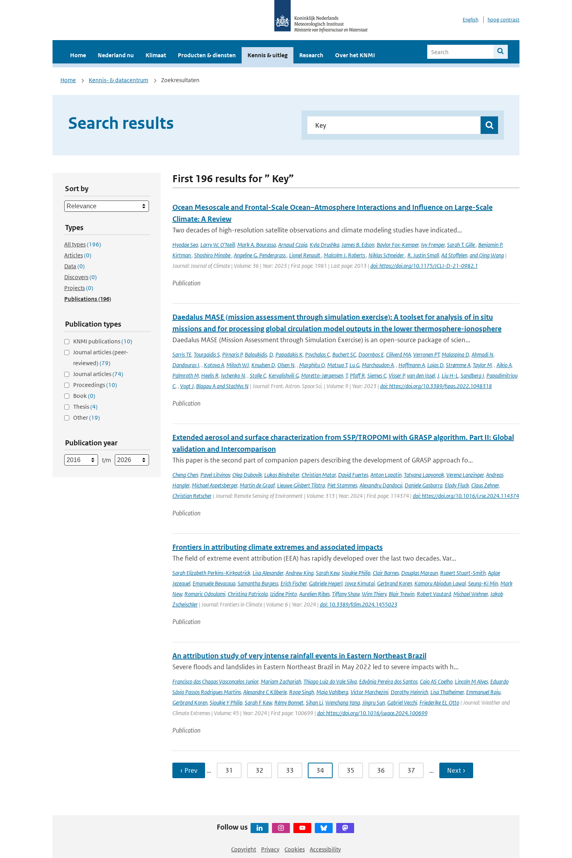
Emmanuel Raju (483, 692)
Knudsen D (263, 365)
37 (411, 770)
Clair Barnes (386, 573)
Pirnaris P (232, 354)
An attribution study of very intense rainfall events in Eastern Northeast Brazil (299, 655)
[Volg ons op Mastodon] (345, 828)
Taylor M (482, 365)
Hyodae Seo (185, 244)
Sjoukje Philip (356, 573)
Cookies (294, 849)
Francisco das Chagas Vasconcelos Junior (215, 681)
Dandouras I (185, 365)
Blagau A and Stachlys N (222, 386)
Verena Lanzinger (465, 474)
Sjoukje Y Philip (226, 702)
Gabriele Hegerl (325, 583)
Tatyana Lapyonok (424, 474)
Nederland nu (116, 55)
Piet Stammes (342, 485)
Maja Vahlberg (332, 692)
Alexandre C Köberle (265, 692)
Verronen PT (426, 354)
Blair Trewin (401, 594)
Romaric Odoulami (204, 594)
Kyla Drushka (324, 244)
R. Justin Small (423, 255)
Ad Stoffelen (454, 255)
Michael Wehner (470, 594)
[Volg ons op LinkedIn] (259, 828)
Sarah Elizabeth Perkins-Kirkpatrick (211, 573)
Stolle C (258, 375)
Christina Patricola (248, 594)
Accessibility (325, 849)
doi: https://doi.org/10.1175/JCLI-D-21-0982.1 (424, 265)
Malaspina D (455, 354)
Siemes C (376, 375)
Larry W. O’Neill (217, 244)
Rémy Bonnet (289, 702)
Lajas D (435, 365)
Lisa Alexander (268, 573)
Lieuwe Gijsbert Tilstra (301, 485)
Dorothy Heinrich (409, 692)
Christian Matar (319, 474)
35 (350, 770)
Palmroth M (185, 375)
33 (290, 770)
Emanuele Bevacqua (214, 583)
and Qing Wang (487, 255)
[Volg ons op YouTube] (302, 828)
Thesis (85, 406)
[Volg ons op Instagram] (280, 828)
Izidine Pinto (283, 594)
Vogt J (187, 386)
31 (229, 770)
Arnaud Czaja (292, 244)
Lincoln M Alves (471, 681)
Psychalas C (317, 354)
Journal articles (98, 374)
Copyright (243, 849)
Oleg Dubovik (247, 474)
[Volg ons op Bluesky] (323, 828)
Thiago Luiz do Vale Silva (330, 681)
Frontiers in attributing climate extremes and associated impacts (277, 547)
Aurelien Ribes (314, 594)
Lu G (354, 365)
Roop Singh (301, 692)
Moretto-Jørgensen (322, 375)
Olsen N (286, 365)
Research (311, 55)
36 (381, 770)
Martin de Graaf (257, 485)
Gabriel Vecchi (402, 702)
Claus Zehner (485, 485)
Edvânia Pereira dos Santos (388, 681)
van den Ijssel (421, 375)
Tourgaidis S (207, 354)
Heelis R (210, 375)
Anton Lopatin (386, 474)
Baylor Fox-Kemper (398, 244)
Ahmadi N (482, 354)
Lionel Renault (305, 255)
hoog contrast (503, 19)
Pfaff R (357, 375)
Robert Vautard (434, 594)
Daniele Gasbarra (423, 485)
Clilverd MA (398, 354)
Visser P (397, 375)
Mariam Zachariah (281, 681)
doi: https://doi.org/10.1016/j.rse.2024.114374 (466, 495)
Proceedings (95, 385)
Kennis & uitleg (267, 55)
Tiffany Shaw (346, 594)
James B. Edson (358, 244)
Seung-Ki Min (483, 583)
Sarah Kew (327, 573)
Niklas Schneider (386, 255)
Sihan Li (314, 702)
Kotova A (214, 365)
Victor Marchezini (369, 692)
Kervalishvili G (283, 375)
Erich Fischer (294, 583)
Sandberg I (472, 375)
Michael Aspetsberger (214, 485)
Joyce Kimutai (360, 583)
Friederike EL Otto (439, 702)
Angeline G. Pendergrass (260, 255)
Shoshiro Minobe (213, 255)
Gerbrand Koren (394, 583)
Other (86, 417)
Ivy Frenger (433, 244)
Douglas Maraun (419, 573)
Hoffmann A (411, 365)
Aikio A (504, 365)
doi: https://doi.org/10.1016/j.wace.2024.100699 (372, 713)
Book (84, 395)
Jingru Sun (373, 702)
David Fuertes (353, 474)
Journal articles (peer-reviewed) (100, 357)
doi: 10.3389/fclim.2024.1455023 (358, 604)
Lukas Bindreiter (281, 474)
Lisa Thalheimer (447, 692)
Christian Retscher (192, 495)
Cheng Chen (185, 474)
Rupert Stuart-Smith (463, 573)
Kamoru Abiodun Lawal (440, 583)
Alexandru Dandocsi (381, 485)
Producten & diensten (207, 55)
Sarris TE (181, 354)
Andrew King (300, 573)
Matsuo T (337, 365)
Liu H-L (450, 375)
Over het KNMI (355, 55)
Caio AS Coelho (436, 681)
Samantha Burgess (258, 583)
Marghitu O (312, 365)
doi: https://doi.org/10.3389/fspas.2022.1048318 (436, 386)
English (470, 19)
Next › (456, 770)
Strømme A (458, 365)
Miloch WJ (237, 365)
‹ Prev (188, 770)
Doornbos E (371, 354)
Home (78, 55)
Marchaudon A (378, 365)
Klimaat (156, 55)
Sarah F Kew (258, 702)
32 (259, 770)
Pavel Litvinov (215, 474)
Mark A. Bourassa (256, 244)
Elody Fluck (457, 485)
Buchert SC (344, 354)
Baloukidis (256, 354)
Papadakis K (289, 354)
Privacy (270, 849)
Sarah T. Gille (461, 244)
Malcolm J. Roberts (345, 255)
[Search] (500, 52)
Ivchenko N (233, 375)
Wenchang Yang (342, 702)
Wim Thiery (374, 594)
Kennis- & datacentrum (118, 80)
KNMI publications (102, 341)
